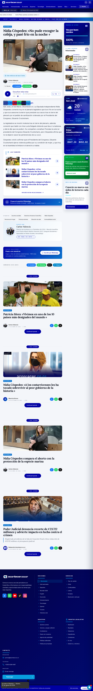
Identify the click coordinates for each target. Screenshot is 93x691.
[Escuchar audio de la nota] (7, 94)
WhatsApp (42, 265)
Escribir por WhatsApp (51, 252)
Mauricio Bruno (13, 398)
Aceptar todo (85, 688)
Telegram (58, 265)
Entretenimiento (51, 6)
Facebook (32, 265)
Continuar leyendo (32, 331)
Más (65, 7)
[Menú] (90, 2)
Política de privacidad (44, 688)
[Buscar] (86, 2)
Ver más (82, 150)
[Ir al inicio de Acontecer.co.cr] (16, 577)
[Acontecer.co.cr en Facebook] (5, 596)
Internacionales (15, 6)
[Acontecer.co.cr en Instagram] (25, 596)
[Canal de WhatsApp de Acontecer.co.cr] (10, 596)
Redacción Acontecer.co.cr (17, 547)
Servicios (73, 6)
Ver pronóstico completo (80, 119)
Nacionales (5, 6)
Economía (25, 6)
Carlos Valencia (13, 80)
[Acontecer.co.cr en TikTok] (20, 596)
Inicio (5, 19)
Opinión (60, 6)
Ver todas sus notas (25, 236)
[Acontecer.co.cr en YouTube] (15, 596)
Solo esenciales (74, 688)
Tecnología (41, 6)
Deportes (32, 6)
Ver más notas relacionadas (32, 192)
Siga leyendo (34, 276)
